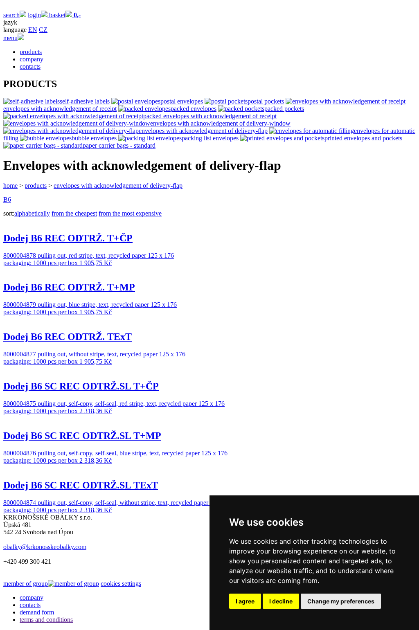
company (31, 59)
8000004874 (20, 502)
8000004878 (20, 255)
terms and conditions (46, 619)
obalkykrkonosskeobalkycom (44, 546)
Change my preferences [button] (340, 601)
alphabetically (32, 213)
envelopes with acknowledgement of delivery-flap (118, 185)
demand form (37, 612)
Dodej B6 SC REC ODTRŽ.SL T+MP (82, 435)
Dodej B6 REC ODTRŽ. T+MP (69, 287)
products (31, 51)
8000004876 (20, 453)
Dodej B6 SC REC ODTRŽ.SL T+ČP (81, 386)
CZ (43, 29)
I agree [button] (245, 601)
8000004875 (20, 403)
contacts (30, 66)
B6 (7, 199)
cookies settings (121, 583)
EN (32, 29)
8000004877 (20, 354)
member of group (25, 583)
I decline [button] (281, 601)
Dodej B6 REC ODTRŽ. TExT (67, 336)
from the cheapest (74, 213)
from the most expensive (130, 213)
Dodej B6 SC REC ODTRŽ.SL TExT (80, 485)
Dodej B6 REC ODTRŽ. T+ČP (68, 238)
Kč (95, 262)
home (10, 185)
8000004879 (20, 304)
